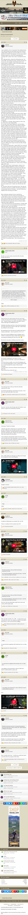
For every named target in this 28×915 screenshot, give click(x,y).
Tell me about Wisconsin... (9, 796)
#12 (26, 531)
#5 (26, 379)
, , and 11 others (12, 742)
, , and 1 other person (14, 488)
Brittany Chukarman (7, 792)
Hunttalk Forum (6, 904)
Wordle (5, 856)
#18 (26, 677)
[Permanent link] (1, 410)
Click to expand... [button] (14, 299)
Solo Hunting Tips (7, 774)
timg (26, 883)
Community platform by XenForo (12, 907)
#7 (26, 418)
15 (13, 38)
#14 (26, 584)
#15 (26, 611)
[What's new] (24, 23)
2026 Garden (6, 865)
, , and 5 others (11, 443)
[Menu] (1, 23)
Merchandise (10, 905)
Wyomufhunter (6, 798)
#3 (26, 280)
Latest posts (5, 849)
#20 (26, 747)
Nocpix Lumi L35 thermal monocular (10, 851)
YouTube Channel (17, 905)
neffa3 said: (4, 288)
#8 (26, 448)
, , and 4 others (10, 648)
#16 (26, 630)
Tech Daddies (14, 909)
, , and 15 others (11, 579)
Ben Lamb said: (5, 501)
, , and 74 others (12, 243)
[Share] (24, 42)
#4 (26, 310)
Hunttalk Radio (13, 904)
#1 (26, 42)
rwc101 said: (4, 638)
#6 (26, 399)
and (7, 374)
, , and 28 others (15, 394)
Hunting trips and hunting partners (11, 780)
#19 (26, 715)
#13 (26, 559)
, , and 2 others (9, 413)
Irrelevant (3, 36)
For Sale (5, 854)
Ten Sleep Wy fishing (8, 785)
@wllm (11, 212)
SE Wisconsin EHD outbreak (9, 861)
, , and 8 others (10, 275)
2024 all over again (8, 791)
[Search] (26, 23)
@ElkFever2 (21, 331)
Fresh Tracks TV (20, 904)
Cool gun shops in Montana (9, 870)
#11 (26, 513)
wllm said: (4, 723)
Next (16, 38)
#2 (26, 248)
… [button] (11, 38)
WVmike (5, 775)
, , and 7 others (14, 625)
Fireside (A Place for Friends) (12, 775)
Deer (4, 863)
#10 (26, 493)
